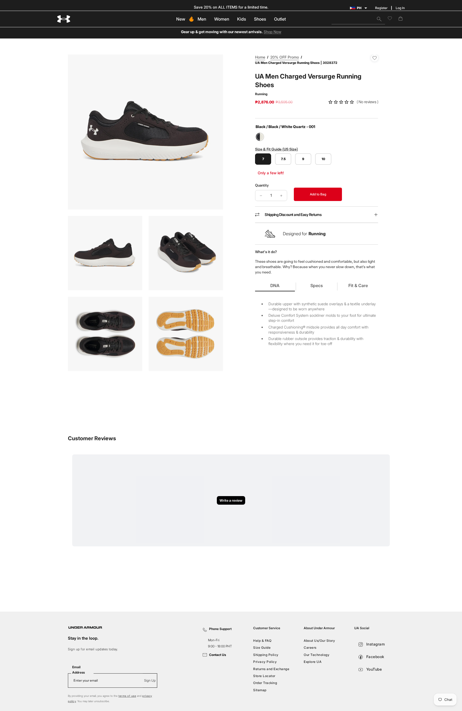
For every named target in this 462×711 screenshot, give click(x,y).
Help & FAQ (262, 641)
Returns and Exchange (271, 669)
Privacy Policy (265, 662)
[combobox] (358, 19)
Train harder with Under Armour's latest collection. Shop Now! (231, 7)
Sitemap (260, 690)
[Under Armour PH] (64, 19)
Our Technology (316, 655)
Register (381, 8)
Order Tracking (265, 683)
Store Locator (264, 676)
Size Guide (262, 648)
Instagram (375, 644)
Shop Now (272, 32)
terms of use (127, 695)
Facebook (374, 656)
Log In (400, 8)
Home (260, 57)
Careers (310, 648)
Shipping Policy (266, 655)
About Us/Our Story (319, 641)
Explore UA (312, 662)
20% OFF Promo (284, 57)
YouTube (373, 669)
